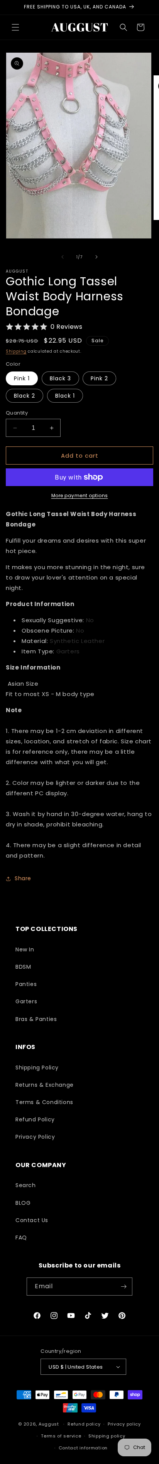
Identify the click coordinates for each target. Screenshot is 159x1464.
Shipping (16, 351)
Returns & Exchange (44, 1085)
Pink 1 (22, 378)
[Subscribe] (123, 1286)
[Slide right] (96, 256)
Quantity (17, 412)
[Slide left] (62, 256)
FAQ (21, 1237)
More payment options (79, 495)
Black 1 (65, 396)
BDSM (23, 967)
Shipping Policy (37, 1067)
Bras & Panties (36, 1019)
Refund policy (84, 1424)
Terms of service (61, 1436)
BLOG (22, 1203)
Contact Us (31, 1220)
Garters (26, 1001)
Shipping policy (106, 1436)
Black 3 (60, 378)
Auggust (50, 1424)
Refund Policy (35, 1119)
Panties (26, 984)
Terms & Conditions (44, 1102)
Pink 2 (99, 378)
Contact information (83, 1448)
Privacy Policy (35, 1137)
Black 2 (24, 396)
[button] (15, 27)
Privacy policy (124, 1424)
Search (25, 1185)
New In (24, 949)
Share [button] (23, 878)
